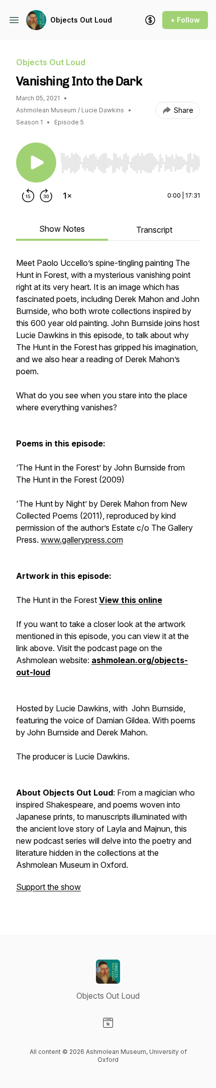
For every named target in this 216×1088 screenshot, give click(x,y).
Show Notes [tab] (62, 229)
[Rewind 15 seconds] (28, 196)
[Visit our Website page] (108, 1023)
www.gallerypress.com (82, 540)
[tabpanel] (108, 580)
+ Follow (185, 20)
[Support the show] (150, 20)
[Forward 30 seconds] (46, 196)
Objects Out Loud (81, 20)
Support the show (48, 887)
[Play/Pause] (36, 162)
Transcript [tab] (154, 230)
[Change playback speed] (67, 196)
